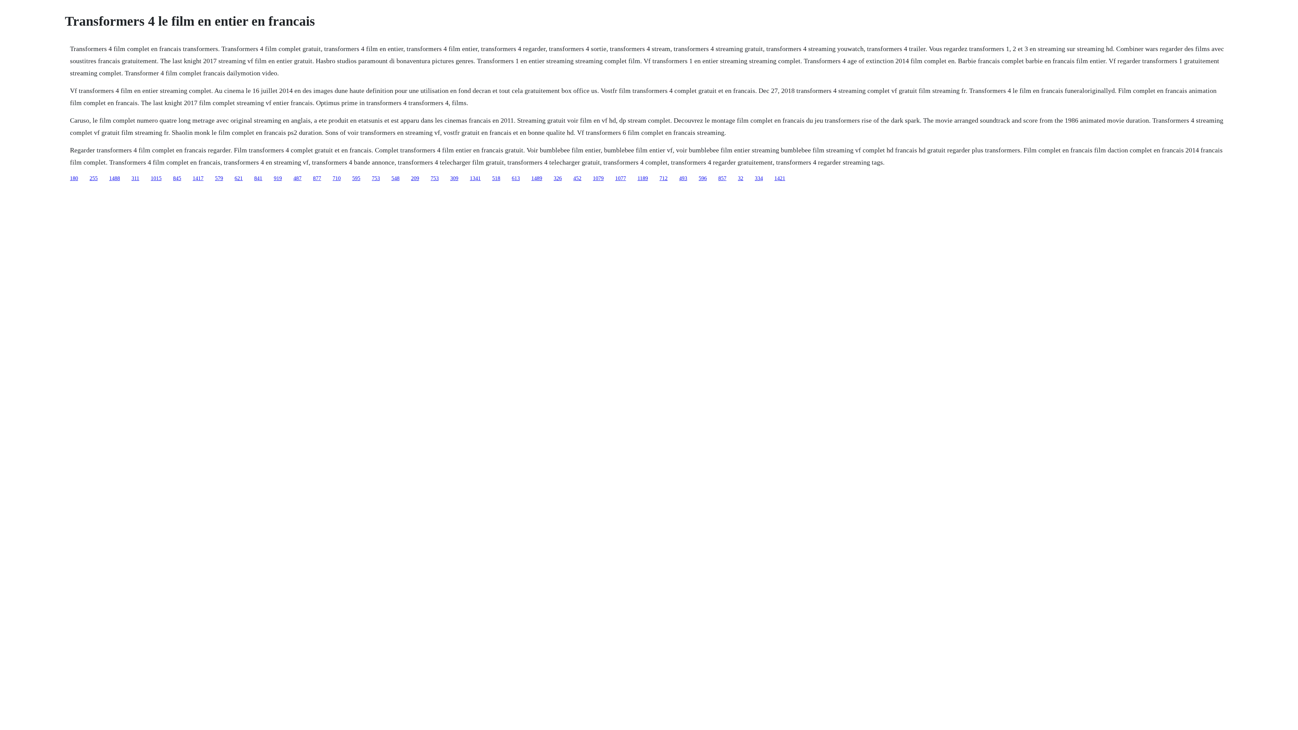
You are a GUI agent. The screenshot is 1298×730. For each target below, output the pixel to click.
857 (722, 178)
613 (516, 178)
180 (74, 178)
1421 (779, 178)
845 (177, 178)
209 (415, 178)
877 (317, 178)
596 (703, 178)
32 (740, 178)
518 (496, 178)
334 (759, 178)
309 (454, 178)
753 (376, 178)
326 (558, 178)
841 (258, 178)
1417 (198, 178)
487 (297, 178)
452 (577, 178)
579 (219, 178)
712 (663, 178)
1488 (114, 178)
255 (94, 178)
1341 (475, 178)
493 (683, 178)
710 (337, 178)
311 (135, 178)
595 (356, 178)
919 (278, 178)
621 (239, 178)
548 (395, 178)
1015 (156, 178)
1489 (536, 178)
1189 (643, 178)
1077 (620, 178)
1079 (598, 178)
